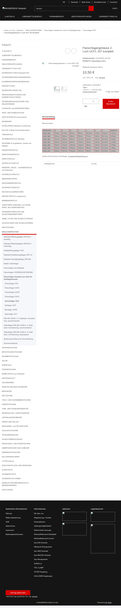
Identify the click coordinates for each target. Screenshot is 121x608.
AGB (7, 524)
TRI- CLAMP (38, 570)
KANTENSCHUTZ (8, 381)
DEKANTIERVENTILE (9, 150)
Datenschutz (11, 528)
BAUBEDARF (6, 121)
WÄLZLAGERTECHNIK (10, 232)
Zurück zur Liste (9, 30)
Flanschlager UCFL (98, 61)
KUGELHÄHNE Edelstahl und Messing (16, 126)
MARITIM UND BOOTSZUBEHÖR (14, 389)
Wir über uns (39, 516)
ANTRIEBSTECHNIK (9, 350)
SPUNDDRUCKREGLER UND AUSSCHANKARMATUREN (12, 213)
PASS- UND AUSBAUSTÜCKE (13, 113)
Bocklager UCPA (11, 310)
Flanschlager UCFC (12, 297)
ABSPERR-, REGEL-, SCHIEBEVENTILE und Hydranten (17, 169)
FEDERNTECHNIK (8, 372)
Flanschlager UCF (11, 283)
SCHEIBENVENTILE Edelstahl (13, 139)
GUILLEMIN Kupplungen (43, 578)
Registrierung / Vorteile (43, 520)
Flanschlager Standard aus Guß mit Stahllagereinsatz (18, 278)
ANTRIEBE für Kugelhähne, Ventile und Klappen (17, 144)
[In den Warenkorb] (44, 45)
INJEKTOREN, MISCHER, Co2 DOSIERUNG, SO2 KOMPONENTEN (18, 206)
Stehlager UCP (10, 305)
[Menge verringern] (85, 101)
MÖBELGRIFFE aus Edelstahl (13, 376)
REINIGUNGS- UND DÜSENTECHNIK (16, 446)
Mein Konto (84, 2)
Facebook (113, 2)
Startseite (72, 2)
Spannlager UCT (11, 314)
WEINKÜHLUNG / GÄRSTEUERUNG (15, 415)
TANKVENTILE (7, 134)
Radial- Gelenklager (11, 263)
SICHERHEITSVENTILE (10, 187)
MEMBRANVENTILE (9, 201)
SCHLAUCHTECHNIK (9, 433)
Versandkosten (40, 524)
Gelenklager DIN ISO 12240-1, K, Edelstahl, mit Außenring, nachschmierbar (19, 326)
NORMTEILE (6, 367)
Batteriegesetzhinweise (15, 537)
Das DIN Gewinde (41, 545)
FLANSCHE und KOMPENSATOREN (15, 108)
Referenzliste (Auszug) (43, 533)
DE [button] (62, 2)
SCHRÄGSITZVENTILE (10, 174)
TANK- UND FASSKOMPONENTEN (15, 411)
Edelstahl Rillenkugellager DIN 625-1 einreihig (18, 238)
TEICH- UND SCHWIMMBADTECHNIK (16, 402)
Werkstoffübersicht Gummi (44, 541)
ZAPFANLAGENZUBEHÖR (11, 420)
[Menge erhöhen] (91, 106)
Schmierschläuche (11, 346)
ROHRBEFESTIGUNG (9, 359)
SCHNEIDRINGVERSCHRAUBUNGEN (15, 77)
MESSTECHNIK (7, 227)
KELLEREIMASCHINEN (10, 459)
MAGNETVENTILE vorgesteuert (14, 196)
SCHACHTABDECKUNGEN (12, 442)
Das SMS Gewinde (41, 553)
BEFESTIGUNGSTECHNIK (11, 354)
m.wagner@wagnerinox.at (80, 155)
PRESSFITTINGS (8, 86)
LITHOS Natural (8, 463)
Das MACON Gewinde (42, 558)
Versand (102, 77)
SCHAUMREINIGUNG (10, 437)
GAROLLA (37, 566)
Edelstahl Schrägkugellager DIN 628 (18, 259)
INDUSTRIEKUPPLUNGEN (11, 64)
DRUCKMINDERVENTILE (11, 183)
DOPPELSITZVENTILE (10, 163)
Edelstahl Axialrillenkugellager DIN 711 (19, 255)
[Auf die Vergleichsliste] (67, 51)
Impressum (10, 533)
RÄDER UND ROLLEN (10, 424)
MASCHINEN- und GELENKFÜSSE (15, 429)
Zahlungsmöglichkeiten (43, 528)
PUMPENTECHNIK (9, 407)
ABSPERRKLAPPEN (9, 179)
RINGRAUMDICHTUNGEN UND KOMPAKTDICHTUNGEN (14, 96)
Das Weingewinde (41, 562)
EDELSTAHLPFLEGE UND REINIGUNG (16, 468)
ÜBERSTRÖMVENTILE (10, 154)
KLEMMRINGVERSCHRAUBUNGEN (15, 82)
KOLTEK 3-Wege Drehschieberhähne (16, 130)
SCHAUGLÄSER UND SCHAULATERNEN (17, 223)
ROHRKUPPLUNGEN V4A (11, 90)
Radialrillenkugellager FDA (14, 250)
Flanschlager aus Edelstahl (14, 268)
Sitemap (9, 516)
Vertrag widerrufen (18, 595)
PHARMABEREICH (8, 60)
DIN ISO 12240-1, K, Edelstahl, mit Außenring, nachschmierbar (18, 319)
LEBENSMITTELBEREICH (11, 55)
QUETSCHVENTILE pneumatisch (14, 117)
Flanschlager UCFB (12, 292)
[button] (100, 8)
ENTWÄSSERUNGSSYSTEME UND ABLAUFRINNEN (15, 102)
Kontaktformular (99, 2)
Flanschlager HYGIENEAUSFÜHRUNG (18, 272)
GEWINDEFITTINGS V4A (11, 68)
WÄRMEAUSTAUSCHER (11, 455)
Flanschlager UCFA (12, 288)
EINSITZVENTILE (8, 159)
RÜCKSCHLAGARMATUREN (12, 192)
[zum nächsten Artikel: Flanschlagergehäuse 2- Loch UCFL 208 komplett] (116, 37)
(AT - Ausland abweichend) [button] (92, 91)
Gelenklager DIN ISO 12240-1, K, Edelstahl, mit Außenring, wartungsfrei (18, 333)
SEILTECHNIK (7, 398)
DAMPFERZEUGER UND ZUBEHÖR (15, 450)
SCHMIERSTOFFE (8, 477)
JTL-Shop (109, 605)
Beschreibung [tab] (49, 116)
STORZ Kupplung (41, 574)
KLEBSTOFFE (7, 472)
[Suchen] (91, 8)
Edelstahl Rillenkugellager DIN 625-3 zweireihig (18, 245)
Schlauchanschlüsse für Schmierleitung (13, 340)
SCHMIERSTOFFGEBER (10, 481)
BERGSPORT (6, 394)
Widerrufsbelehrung (14, 520)
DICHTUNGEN (7, 492)
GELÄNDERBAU (8, 385)
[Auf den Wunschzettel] (73, 51)
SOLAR (4, 363)
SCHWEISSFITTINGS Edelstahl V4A (15, 73)
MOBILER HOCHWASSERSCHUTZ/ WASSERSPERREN (15, 486)
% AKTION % (7, 51)
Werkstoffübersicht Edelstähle (46, 537)
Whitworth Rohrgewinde (43, 549)
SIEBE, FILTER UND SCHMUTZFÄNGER (16, 219)
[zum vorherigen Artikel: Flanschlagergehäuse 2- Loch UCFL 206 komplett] (111, 37)
